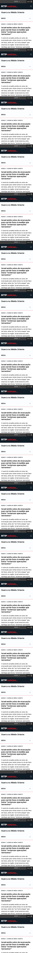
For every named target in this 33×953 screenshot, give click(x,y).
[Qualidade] (27, 951)
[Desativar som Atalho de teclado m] (10, 951)
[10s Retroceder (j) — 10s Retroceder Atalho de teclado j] (6, 951)
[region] (16, 476)
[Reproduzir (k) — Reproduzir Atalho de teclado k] (2, 951)
